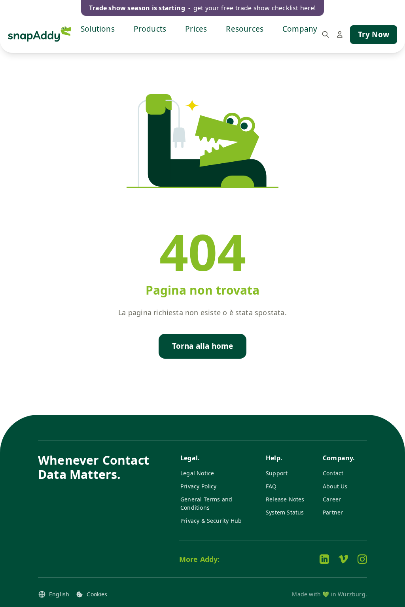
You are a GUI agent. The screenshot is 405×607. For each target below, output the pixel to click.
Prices (196, 29)
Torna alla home (202, 346)
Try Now (373, 34)
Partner (333, 512)
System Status (285, 512)
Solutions (98, 29)
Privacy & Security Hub (211, 520)
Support (277, 473)
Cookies (97, 594)
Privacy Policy (198, 486)
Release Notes (285, 499)
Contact (333, 473)
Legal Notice (197, 473)
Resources (244, 29)
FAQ (271, 486)
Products (150, 29)
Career (332, 499)
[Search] (325, 34)
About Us (335, 486)
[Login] (340, 34)
